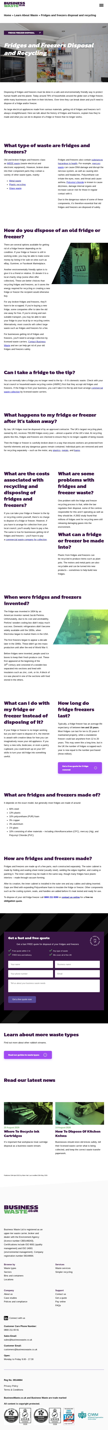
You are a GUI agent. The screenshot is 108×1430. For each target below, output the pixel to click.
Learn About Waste (26, 15)
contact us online (71, 897)
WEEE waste (13, 163)
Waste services (63, 1268)
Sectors (8, 1272)
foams (77, 450)
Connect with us (17, 1318)
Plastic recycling (17, 184)
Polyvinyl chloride (75, 182)
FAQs (58, 1305)
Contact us (60, 1294)
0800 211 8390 (51, 897)
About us (8, 1294)
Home (7, 15)
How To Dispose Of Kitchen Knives (77, 1133)
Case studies (10, 1298)
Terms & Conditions (13, 1389)
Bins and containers (13, 1275)
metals (65, 450)
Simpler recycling (63, 1272)
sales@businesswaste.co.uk (18, 1339)
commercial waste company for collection (26, 539)
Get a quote (61, 1298)
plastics (56, 450)
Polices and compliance (15, 1301)
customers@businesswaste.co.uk (20, 1349)
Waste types (10, 1268)
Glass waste (15, 188)
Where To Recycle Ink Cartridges (22, 1133)
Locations (8, 1279)
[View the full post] (28, 1113)
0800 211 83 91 (11, 1330)
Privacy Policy (11, 1386)
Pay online (60, 1301)
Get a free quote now (22, 999)
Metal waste (15, 180)
